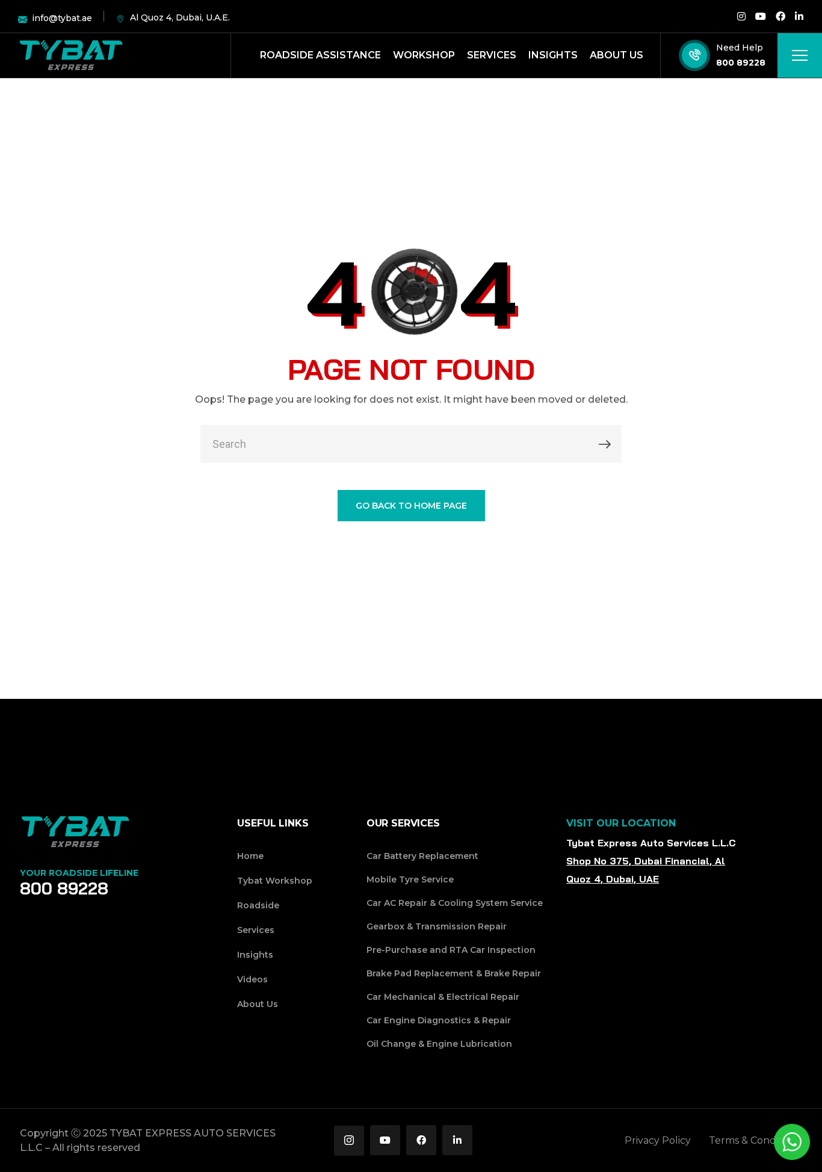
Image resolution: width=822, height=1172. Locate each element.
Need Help (739, 47)
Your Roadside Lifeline (79, 872)
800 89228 (740, 62)
